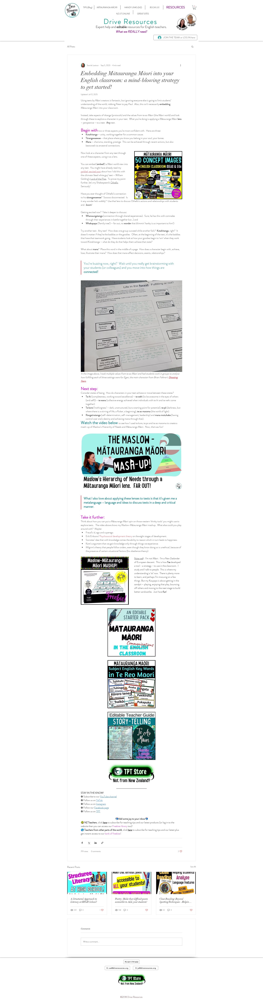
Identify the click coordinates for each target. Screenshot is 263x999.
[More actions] (180, 65)
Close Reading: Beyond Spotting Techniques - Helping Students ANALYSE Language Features (175, 900)
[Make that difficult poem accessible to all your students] (131, 883)
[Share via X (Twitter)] (89, 843)
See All (193, 866)
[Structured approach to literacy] (87, 883)
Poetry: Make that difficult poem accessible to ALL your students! (131, 900)
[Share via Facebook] (82, 843)
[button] (175, 7)
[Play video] (131, 461)
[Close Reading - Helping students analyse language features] (176, 883)
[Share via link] (102, 843)
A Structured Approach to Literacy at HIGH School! (84, 900)
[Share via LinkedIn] (95, 843)
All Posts (71, 46)
